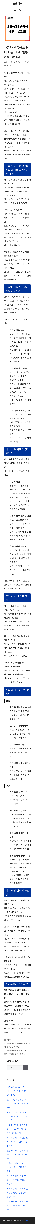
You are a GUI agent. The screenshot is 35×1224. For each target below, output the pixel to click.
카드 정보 (11, 1040)
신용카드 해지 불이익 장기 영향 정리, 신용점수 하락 (17, 1167)
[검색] (25, 1067)
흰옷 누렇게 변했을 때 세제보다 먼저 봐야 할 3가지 (17, 1103)
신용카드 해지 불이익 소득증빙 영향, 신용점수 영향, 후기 (17, 1193)
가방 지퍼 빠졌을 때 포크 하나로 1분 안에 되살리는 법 (17, 1116)
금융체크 (17, 3)
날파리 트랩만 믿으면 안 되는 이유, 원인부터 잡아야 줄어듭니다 (17, 1129)
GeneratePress (26, 1220)
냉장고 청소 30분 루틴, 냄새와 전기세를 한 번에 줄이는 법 (17, 1091)
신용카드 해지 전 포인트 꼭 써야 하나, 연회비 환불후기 (17, 1142)
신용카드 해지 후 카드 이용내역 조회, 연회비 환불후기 (16, 1180)
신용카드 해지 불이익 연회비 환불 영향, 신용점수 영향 (17, 1205)
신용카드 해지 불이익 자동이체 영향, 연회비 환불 (17, 1154)
